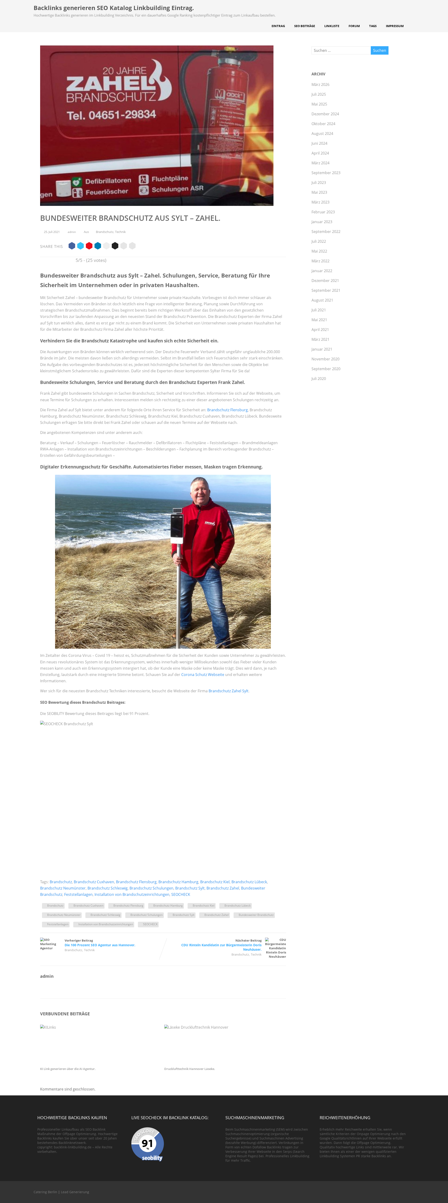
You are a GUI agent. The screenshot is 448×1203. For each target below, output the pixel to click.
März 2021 (320, 339)
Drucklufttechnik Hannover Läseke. (189, 1069)
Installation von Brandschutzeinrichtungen (131, 894)
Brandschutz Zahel (222, 888)
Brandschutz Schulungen (151, 888)
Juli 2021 (319, 310)
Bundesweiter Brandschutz (256, 915)
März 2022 (320, 261)
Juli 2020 (319, 378)
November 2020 (326, 359)
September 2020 (326, 368)
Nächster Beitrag (221, 945)
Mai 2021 (319, 319)
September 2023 (326, 172)
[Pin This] (89, 246)
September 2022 (326, 231)
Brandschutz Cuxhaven (94, 881)
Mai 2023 (319, 192)
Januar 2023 (322, 221)
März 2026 (320, 84)
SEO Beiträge (304, 26)
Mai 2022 (319, 251)
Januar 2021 (322, 349)
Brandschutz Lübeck (249, 881)
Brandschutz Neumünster (63, 888)
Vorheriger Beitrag (100, 942)
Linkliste (331, 26)
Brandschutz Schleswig (108, 888)
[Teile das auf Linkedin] (97, 246)
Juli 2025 (319, 94)
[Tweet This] (80, 246)
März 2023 (320, 202)
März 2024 (320, 162)
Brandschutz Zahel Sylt (228, 690)
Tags (373, 26)
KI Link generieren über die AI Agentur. (68, 1069)
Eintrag (278, 26)
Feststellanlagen (78, 894)
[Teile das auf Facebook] (72, 246)
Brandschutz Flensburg (227, 409)
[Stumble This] (106, 246)
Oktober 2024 (323, 123)
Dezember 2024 (325, 113)
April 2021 (320, 329)
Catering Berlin (45, 1192)
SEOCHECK (180, 894)
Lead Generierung (75, 1192)
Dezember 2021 (325, 280)
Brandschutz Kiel (215, 881)
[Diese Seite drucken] (132, 246)
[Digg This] (115, 246)
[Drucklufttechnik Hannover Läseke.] (224, 1027)
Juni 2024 (319, 143)
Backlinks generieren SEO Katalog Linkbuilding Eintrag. (114, 8)
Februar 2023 (323, 212)
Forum (354, 26)
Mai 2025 (319, 104)
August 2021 (322, 300)
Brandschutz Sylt (190, 888)
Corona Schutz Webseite (202, 674)
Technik (120, 232)
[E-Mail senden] (123, 246)
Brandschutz (104, 232)
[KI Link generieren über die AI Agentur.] (99, 1027)
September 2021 (326, 290)
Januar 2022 (322, 270)
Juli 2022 (319, 241)
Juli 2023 (319, 182)
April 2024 (320, 153)
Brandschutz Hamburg (178, 881)
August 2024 (322, 133)
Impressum (395, 26)
